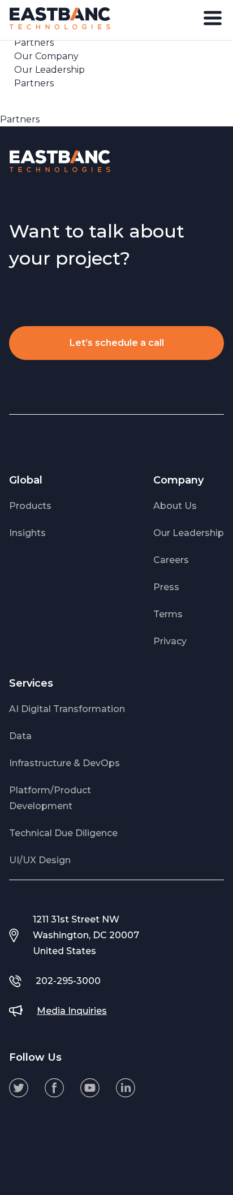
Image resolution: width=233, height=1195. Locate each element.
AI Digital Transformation (67, 709)
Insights (27, 533)
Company (178, 480)
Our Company (46, 56)
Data (20, 736)
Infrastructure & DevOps (64, 763)
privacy (170, 641)
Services (31, 683)
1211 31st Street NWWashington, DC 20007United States (86, 935)
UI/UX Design (40, 860)
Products (30, 505)
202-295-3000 (68, 981)
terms (168, 614)
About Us (175, 505)
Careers (171, 560)
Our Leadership (49, 69)
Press (166, 587)
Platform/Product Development (50, 798)
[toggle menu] (212, 18)
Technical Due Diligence (63, 833)
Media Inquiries (72, 1010)
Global (25, 480)
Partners (34, 83)
